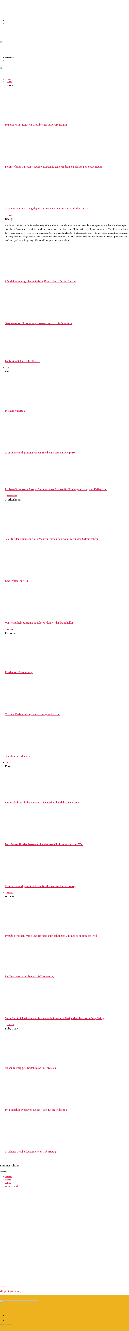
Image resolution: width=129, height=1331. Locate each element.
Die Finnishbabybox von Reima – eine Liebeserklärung (36, 1109)
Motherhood (12, 496)
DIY (8, 368)
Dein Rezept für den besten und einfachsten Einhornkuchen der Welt (44, 844)
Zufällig (8, 1183)
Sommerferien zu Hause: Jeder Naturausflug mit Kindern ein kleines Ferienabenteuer (53, 166)
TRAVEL (9, 82)
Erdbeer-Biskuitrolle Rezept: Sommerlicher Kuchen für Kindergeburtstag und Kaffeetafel (56, 489)
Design (9, 215)
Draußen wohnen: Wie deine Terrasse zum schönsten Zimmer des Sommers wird (51, 935)
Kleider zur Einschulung (19, 672)
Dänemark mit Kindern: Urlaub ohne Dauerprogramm (36, 124)
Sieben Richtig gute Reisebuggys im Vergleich (30, 1067)
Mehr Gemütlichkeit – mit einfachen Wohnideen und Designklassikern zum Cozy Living (54, 1018)
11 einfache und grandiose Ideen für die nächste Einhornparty (40, 452)
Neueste (8, 1176)
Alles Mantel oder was (17, 756)
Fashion (10, 629)
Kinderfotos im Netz (16, 580)
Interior (10, 893)
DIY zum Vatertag (15, 410)
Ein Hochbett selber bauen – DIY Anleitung (29, 976)
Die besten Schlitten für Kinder (22, 361)
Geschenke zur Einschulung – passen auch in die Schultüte (38, 323)
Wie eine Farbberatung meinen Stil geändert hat (32, 714)
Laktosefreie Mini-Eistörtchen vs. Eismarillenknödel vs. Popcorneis (43, 802)
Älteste (8, 1180)
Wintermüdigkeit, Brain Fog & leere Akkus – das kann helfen (39, 622)
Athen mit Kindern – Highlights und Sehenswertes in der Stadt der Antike (46, 208)
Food (9, 762)
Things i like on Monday (11, 1291)
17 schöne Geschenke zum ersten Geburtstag (30, 1151)
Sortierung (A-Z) (11, 1186)
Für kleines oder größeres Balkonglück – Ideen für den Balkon (40, 281)
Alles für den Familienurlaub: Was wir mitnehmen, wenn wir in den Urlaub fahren (52, 539)
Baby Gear (10, 1025)
